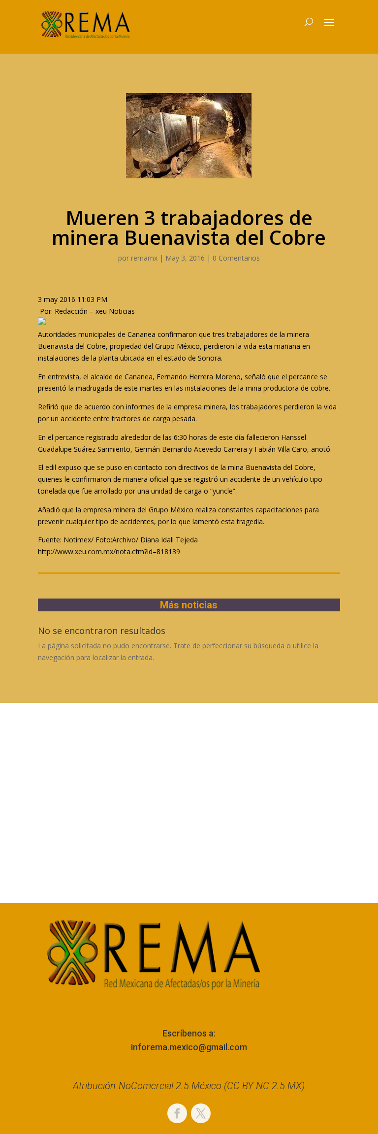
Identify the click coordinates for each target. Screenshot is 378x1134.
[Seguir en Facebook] (177, 1113)
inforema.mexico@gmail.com (189, 1047)
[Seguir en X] (201, 1113)
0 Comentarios (236, 258)
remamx (144, 258)
